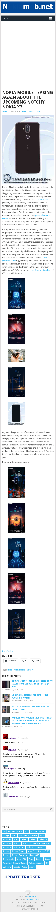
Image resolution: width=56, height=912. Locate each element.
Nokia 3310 (34, 855)
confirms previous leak (41, 270)
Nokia (9, 670)
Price (31, 859)
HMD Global (24, 835)
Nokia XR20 (21, 859)
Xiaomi (32, 867)
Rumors (39, 859)
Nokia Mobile (19, 670)
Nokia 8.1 (32, 851)
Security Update (20, 863)
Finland (34, 831)
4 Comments (16, 712)
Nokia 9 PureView (19, 855)
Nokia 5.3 (27, 843)
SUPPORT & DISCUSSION (34, 903)
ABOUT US (14, 903)
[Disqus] (28, 767)
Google (6, 835)
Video (24, 867)
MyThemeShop (32, 900)
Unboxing (7, 867)
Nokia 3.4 (43, 839)
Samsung (7, 863)
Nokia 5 (17, 843)
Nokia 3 (33, 839)
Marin (4, 111)
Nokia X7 (30, 670)
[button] (16, 294)
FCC (26, 831)
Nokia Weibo (7, 651)
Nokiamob (31, 896)
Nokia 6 (36, 843)
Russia (47, 859)
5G (4, 831)
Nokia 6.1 (46, 843)
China (19, 831)
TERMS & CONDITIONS (24, 906)
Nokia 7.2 (41, 847)
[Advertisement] (28, 49)
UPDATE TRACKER (30, 909)
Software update (36, 863)
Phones (24, 111)
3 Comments (7, 690)
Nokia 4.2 (7, 843)
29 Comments (17, 701)
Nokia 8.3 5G (43, 851)
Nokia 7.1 (31, 847)
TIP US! (42, 906)
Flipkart (42, 831)
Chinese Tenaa (42, 200)
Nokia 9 (6, 855)
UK (47, 863)
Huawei (34, 835)
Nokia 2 (24, 839)
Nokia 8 (6, 851)
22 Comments (34, 111)
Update (17, 867)
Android (11, 831)
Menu (6, 18)
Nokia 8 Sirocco (18, 851)
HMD (14, 835)
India (42, 835)
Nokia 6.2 (7, 847)
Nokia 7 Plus (19, 847)
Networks (7, 839)
